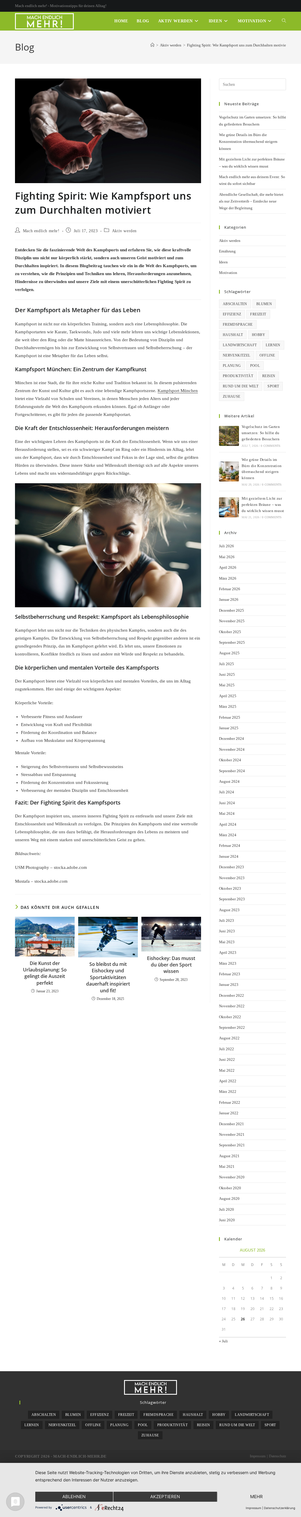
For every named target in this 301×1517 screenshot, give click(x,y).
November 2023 (232, 878)
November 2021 (232, 1134)
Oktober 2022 (230, 1017)
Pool (255, 366)
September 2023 (232, 899)
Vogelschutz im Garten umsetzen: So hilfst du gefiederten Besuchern (261, 432)
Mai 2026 (227, 557)
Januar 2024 (228, 856)
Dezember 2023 (231, 867)
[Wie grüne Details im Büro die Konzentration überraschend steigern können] (229, 471)
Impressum (257, 1456)
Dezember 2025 (231, 610)
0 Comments (270, 445)
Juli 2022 (226, 1049)
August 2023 (229, 910)
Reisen (268, 376)
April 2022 (227, 1081)
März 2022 (227, 1091)
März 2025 (227, 706)
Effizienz (232, 314)
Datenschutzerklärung (279, 1508)
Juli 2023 (226, 920)
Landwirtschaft (240, 345)
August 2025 (229, 653)
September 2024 (232, 771)
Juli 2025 (226, 664)
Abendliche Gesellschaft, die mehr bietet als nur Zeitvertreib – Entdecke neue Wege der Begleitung (251, 201)
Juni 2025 (227, 674)
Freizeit (258, 314)
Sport (273, 386)
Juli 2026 (226, 546)
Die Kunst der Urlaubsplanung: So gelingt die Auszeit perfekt (45, 973)
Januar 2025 (228, 728)
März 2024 (227, 835)
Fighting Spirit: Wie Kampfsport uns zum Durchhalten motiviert (237, 45)
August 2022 (229, 1038)
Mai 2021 (227, 1166)
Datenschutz (277, 1456)
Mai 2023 (227, 942)
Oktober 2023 (230, 888)
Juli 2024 (226, 792)
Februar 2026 (229, 589)
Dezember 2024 (231, 738)
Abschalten (235, 304)
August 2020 (229, 1198)
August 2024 (229, 781)
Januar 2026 (228, 599)
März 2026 (227, 578)
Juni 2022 (227, 1059)
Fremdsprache (238, 324)
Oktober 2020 (230, 1188)
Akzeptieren (165, 1496)
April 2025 (227, 696)
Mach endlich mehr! (41, 231)
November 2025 (232, 621)
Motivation (228, 272)
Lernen (273, 345)
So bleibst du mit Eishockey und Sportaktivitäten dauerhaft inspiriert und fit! (108, 977)
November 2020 (232, 1177)
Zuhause (231, 396)
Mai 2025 (227, 685)
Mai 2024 (227, 813)
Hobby (258, 335)
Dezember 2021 (231, 1124)
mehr (256, 1496)
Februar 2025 (229, 717)
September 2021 (232, 1145)
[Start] (152, 45)
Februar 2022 (229, 1102)
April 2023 (227, 952)
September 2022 (232, 1027)
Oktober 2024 (230, 760)
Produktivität (238, 376)
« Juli (223, 1341)
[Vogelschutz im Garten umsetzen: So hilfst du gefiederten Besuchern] (229, 436)
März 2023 (227, 963)
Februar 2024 (229, 845)
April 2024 (227, 824)
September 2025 (232, 642)
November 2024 (232, 749)
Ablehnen (74, 1496)
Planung (232, 366)
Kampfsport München (178, 390)
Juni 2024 (227, 803)
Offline (267, 355)
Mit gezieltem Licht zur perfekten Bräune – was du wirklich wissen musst (263, 504)
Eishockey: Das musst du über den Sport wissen (171, 965)
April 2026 (227, 567)
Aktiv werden (124, 231)
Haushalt (233, 335)
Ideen (223, 262)
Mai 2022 (227, 1070)
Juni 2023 (227, 931)
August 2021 (229, 1156)
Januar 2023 (228, 984)
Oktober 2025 (230, 632)
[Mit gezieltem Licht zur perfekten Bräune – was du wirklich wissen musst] (229, 507)
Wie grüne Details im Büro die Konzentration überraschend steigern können (248, 142)
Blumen (264, 304)
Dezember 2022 (231, 995)
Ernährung (227, 251)
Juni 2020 (227, 1220)
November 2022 (232, 1006)
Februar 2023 (229, 974)
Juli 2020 (226, 1209)
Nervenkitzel (236, 355)
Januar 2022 (228, 1113)
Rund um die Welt (240, 386)
